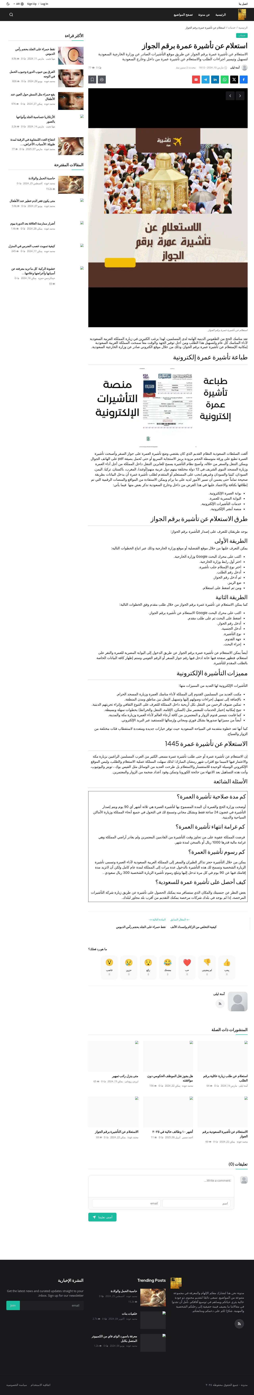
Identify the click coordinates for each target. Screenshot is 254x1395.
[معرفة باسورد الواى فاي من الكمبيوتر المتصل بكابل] (153, 1343)
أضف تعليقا (105, 1217)
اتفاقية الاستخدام (40, 1385)
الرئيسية (221, 14)
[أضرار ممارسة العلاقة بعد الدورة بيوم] (71, 230)
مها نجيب (50, 58)
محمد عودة (187, 1085)
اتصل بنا (243, 4)
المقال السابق (178, 919)
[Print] (102, 79)
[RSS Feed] (220, 1003)
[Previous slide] (230, 95)
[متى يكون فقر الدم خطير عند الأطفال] (71, 207)
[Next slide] (240, 95)
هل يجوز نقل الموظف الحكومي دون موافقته (170, 1078)
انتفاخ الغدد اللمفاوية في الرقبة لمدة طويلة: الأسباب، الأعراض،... (33, 141)
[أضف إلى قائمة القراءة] (92, 79)
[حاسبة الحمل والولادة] (71, 185)
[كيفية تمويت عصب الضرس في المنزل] (71, 253)
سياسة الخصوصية (16, 1385)
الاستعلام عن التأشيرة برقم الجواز (116, 1131)
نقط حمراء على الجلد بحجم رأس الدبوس (140, 927)
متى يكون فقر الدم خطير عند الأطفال (32, 200)
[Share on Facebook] (244, 79)
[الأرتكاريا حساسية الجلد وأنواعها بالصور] (71, 123)
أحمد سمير (187, 1137)
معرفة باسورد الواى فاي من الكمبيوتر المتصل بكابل (114, 1338)
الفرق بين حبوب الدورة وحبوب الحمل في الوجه (32, 74)
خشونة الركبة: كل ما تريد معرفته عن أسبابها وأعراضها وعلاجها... (33, 271)
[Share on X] (234, 79)
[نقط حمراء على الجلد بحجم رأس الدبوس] (71, 56)
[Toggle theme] (8, 4)
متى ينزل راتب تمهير (125, 1076)
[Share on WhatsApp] (225, 79)
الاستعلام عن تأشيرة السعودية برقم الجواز (225, 1133)
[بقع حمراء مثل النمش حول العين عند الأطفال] (71, 101)
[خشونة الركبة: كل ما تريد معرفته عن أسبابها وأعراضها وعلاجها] (71, 275)
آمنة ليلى (219, 994)
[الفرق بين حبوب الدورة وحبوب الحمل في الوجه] (71, 78)
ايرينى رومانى (131, 1081)
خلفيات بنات (129, 1313)
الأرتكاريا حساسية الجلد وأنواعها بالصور (35, 119)
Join (13, 1305)
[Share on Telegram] (206, 79)
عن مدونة (204, 14)
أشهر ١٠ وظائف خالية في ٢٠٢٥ (172, 1131)
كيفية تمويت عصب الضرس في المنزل (31, 246)
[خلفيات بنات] (153, 1320)
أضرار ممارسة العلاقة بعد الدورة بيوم (32, 223)
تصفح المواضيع (183, 14)
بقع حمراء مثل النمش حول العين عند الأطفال (33, 96)
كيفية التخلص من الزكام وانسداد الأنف (193, 927)
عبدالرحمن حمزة (46, 278)
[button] (18, 4)
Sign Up (32, 4)
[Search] (11, 15)
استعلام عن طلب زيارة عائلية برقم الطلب (225, 1078)
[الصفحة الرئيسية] (242, 14)
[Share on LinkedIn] (215, 79)
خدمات (232, 27)
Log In (44, 4)
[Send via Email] (196, 79)
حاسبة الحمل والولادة (42, 178)
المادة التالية (159, 919)
